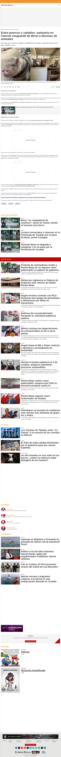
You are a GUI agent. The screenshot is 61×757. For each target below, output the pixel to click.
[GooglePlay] (45, 748)
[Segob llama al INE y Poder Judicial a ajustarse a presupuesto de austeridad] (10, 350)
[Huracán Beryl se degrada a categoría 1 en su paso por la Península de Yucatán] (10, 247)
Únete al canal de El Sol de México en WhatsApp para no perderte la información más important (23, 197)
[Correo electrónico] (13, 87)
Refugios (17, 203)
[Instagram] (25, 748)
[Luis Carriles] (3, 509)
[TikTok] (28, 748)
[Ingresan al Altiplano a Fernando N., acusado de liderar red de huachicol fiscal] (10, 542)
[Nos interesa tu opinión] (30, 736)
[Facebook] (2, 87)
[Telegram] (10, 87)
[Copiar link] (16, 87)
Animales (11, 203)
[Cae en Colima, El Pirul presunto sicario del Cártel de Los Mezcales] (10, 567)
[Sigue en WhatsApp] (57, 87)
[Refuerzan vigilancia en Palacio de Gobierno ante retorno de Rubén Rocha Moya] (10, 284)
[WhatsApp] (7, 87)
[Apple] (42, 748)
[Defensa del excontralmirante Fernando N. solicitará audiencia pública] (10, 317)
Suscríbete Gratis (30, 641)
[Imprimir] (19, 87)
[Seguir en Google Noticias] (59, 87)
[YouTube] (22, 748)
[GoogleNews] (39, 748)
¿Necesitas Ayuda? (30, 744)
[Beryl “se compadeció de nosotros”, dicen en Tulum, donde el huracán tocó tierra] (10, 223)
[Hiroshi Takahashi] (3, 516)
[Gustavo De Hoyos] (3, 528)
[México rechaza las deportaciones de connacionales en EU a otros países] (10, 333)
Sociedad (4, 203)
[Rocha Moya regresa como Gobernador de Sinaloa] (10, 399)
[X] (5, 87)
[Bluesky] (33, 748)
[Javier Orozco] (3, 522)
